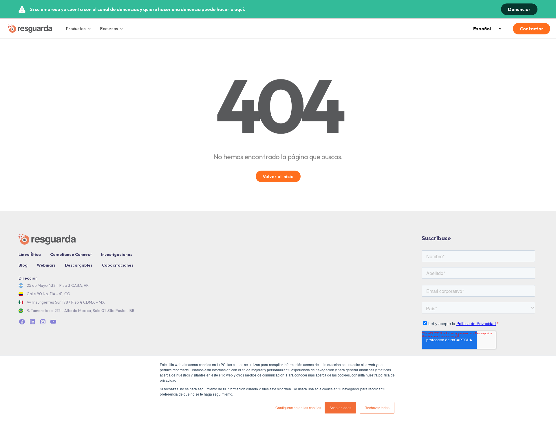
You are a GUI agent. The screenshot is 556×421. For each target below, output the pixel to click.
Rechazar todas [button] (377, 407)
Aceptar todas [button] (340, 407)
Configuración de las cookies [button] (298, 407)
